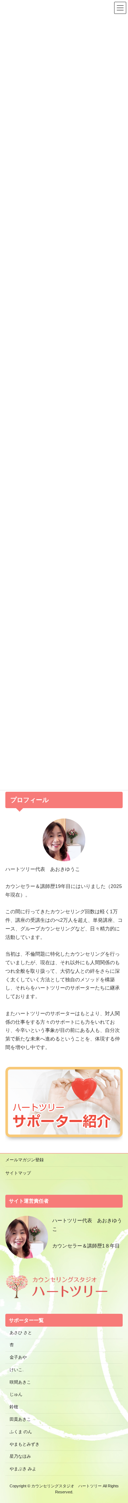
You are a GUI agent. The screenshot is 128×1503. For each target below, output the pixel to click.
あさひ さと (23, 1332)
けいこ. (16, 1369)
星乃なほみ (20, 1456)
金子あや (18, 1357)
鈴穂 (14, 1406)
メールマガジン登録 (24, 1159)
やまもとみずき (24, 1444)
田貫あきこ (20, 1419)
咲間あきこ (20, 1382)
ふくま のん (21, 1431)
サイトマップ (18, 1173)
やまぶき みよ (23, 1468)
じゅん (16, 1394)
